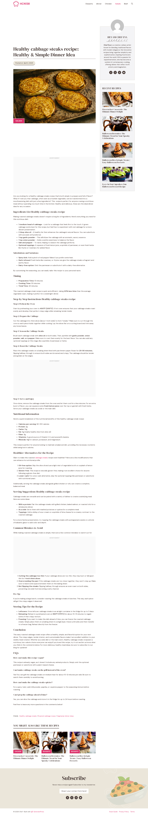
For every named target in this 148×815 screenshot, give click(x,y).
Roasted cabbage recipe (47, 716)
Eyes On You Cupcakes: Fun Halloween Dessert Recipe (114, 185)
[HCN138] (16, 4)
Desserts (89, 4)
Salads (118, 4)
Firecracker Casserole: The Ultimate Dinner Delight (25, 757)
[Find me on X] (115, 72)
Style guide (113, 812)
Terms (132, 812)
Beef (126, 4)
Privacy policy (124, 812)
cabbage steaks (41, 458)
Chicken (108, 4)
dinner (99, 4)
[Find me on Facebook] (110, 72)
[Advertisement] (54, 23)
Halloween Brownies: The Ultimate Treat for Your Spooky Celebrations (52, 758)
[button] (132, 4)
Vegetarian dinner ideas (65, 716)
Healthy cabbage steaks (28, 716)
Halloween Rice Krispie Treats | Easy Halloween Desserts (80, 758)
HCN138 (25, 3)
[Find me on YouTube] (123, 72)
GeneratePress (38, 812)
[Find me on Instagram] (119, 72)
